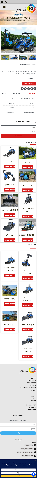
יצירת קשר (18, 440)
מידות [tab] (4, 93)
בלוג (34, 398)
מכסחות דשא (31, 383)
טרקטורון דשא (31, 380)
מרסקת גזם (32, 407)
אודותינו (33, 396)
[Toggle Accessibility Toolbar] (33, 474)
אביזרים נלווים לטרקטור (28, 388)
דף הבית (29, 20)
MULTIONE (29, 79)
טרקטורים (33, 385)
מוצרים (23, 20)
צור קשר (33, 401)
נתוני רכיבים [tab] (17, 93)
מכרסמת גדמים (31, 405)
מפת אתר (33, 442)
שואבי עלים (32, 410)
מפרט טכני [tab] (32, 93)
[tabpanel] (18, 106)
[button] (4, 7)
